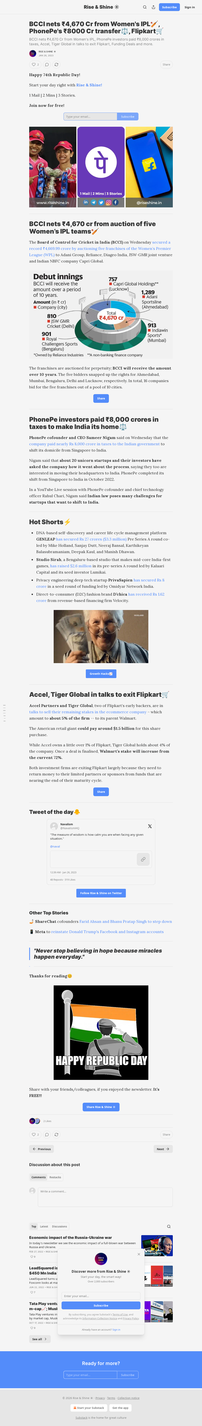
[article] (101, 1247)
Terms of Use (120, 1314)
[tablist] (46, 1177)
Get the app (120, 1408)
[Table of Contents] (4, 713)
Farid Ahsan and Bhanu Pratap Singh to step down (125, 921)
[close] (139, 1254)
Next (160, 1149)
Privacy (100, 1398)
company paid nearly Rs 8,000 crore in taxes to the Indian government (94, 443)
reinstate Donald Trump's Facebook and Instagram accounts (107, 931)
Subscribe (169, 7)
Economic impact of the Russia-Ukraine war (70, 1237)
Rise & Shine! (89, 84)
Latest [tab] (44, 1226)
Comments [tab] (39, 1177)
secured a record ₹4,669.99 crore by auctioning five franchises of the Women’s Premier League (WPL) (100, 248)
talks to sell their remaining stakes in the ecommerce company (88, 711)
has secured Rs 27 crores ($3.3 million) (91, 539)
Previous (44, 1149)
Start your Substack (90, 1408)
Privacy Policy (131, 1318)
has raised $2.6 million (71, 565)
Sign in (190, 7)
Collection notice (128, 1398)
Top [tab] (34, 1226)
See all (37, 1339)
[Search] (145, 7)
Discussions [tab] (59, 1226)
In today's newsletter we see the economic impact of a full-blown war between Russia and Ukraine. (82, 1245)
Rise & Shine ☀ (47, 51)
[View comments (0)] (47, 64)
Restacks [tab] (55, 1177)
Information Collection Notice (99, 1318)
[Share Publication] (153, 7)
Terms (111, 1398)
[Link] (24, 228)
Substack (81, 1418)
